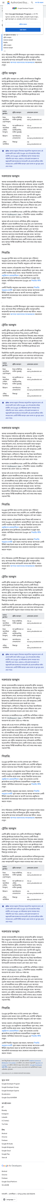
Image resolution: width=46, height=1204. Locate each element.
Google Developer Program (11, 1084)
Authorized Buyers (20, 2)
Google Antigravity (8, 1147)
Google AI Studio (7, 1144)
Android (4, 1133)
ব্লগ (3, 1107)
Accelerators (6, 1094)
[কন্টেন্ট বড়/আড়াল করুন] (17, 35)
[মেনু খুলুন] (3, 2)
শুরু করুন (23, 30)
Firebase (4, 1140)
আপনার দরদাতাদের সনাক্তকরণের (22, 62)
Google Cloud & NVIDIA (9, 1097)
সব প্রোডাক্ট (5, 1185)
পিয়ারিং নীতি (36, 281)
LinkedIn (4, 1117)
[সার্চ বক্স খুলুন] (32, 2)
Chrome (4, 1137)
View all (4, 1157)
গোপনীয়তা (12, 1194)
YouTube (5, 1124)
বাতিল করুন (23, 24)
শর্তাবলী (4, 1194)
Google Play (6, 1154)
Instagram (5, 1114)
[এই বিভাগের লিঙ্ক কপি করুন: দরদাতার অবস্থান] (21, 176)
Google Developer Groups (10, 1087)
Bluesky (4, 1110)
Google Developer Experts (10, 1091)
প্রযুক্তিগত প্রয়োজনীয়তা (10, 275)
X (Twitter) (5, 1121)
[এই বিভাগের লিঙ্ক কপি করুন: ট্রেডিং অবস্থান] (18, 73)
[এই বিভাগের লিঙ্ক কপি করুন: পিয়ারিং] (12, 253)
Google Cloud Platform (9, 1181)
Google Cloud (6, 1151)
